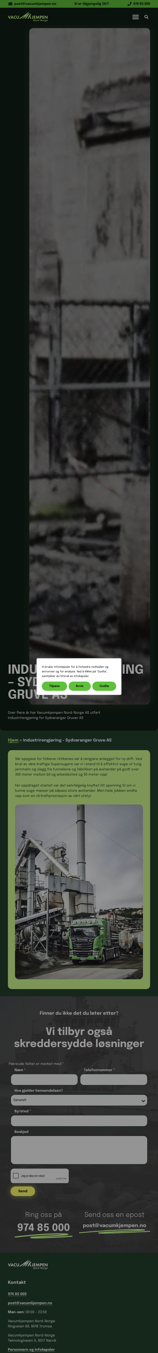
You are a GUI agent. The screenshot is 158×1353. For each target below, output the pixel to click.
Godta (104, 686)
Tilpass (54, 686)
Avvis (79, 686)
